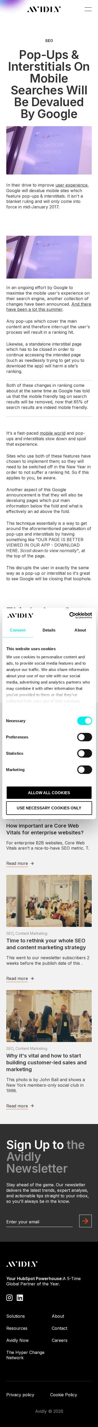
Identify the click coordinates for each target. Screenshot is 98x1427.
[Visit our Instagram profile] (9, 1297)
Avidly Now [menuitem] (17, 1340)
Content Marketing (31, 933)
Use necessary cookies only (49, 808)
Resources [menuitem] (16, 1328)
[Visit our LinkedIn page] (20, 1297)
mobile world (52, 433)
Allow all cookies (49, 792)
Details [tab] (49, 630)
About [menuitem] (58, 1316)
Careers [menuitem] (59, 1340)
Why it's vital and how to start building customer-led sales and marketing (46, 1062)
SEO (49, 41)
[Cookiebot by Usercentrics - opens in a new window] (70, 615)
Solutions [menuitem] (15, 1316)
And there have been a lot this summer (48, 306)
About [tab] (80, 630)
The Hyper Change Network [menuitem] (25, 1355)
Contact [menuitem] (59, 1328)
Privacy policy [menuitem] (20, 1394)
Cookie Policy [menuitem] (63, 1394)
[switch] (84, 737)
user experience (71, 185)
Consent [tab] (18, 630)
